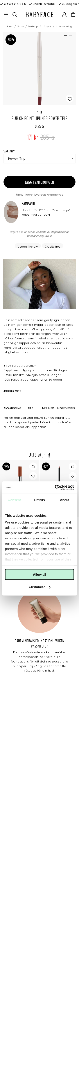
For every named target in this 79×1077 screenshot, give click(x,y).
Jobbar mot (12, 391)
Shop (20, 26)
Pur (39, 112)
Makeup (33, 26)
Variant (9, 151)
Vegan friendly (28, 246)
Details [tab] (39, 499)
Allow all (39, 574)
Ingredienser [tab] (66, 408)
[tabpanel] (39, 68)
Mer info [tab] (48, 408)
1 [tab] (64, 36)
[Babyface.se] (39, 14)
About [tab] (65, 499)
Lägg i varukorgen (39, 182)
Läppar (47, 26)
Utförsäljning (64, 26)
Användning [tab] (13, 408)
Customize (37, 587)
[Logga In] (64, 14)
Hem (10, 26)
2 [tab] (69, 36)
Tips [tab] (30, 408)
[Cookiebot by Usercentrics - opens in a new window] (56, 487)
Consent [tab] (14, 499)
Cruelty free (52, 246)
